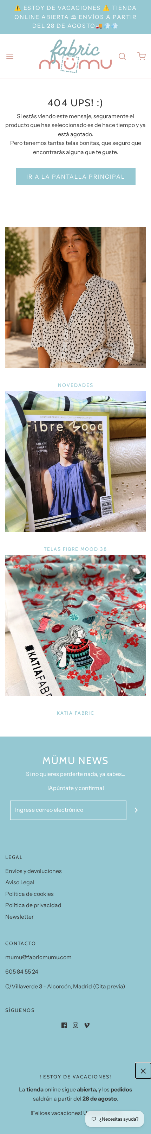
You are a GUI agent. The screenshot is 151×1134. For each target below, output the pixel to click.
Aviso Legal (19, 882)
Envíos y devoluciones (33, 870)
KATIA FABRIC (75, 713)
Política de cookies (29, 893)
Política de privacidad (33, 905)
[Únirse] (136, 810)
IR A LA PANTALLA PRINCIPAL (75, 176)
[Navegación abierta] (9, 56)
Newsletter (19, 916)
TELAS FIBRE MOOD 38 (75, 549)
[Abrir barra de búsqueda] (122, 56)
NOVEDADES (75, 385)
